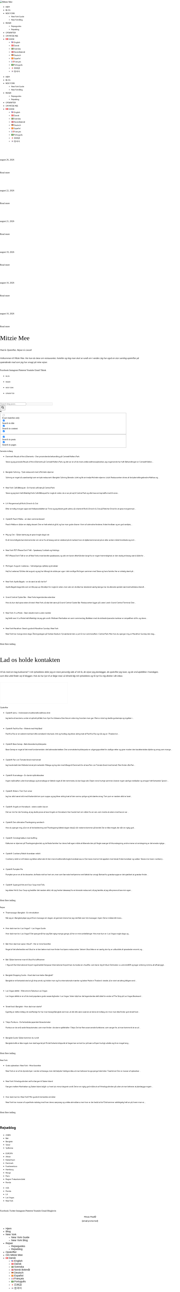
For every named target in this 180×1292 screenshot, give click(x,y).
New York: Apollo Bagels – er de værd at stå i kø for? (26, 581)
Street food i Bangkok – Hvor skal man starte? (24, 1006)
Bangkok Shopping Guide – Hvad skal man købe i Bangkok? (29, 975)
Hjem (8, 7)
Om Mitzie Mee (12, 36)
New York (10, 13)
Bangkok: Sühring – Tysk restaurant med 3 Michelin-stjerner (61, 181)
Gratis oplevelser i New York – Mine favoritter (23, 1065)
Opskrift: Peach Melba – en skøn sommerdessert (48, 274)
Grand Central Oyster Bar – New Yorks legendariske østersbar (30, 597)
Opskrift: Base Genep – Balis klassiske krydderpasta (26, 744)
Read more (5, 172)
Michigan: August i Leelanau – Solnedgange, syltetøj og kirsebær (32, 566)
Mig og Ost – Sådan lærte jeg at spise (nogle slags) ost (55, 304)
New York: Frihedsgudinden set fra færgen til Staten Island (29, 1081)
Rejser (8, 23)
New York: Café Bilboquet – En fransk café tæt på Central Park (63, 212)
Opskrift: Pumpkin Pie (14, 869)
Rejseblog (15, 29)
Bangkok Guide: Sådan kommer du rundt (22, 1038)
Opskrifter (11, 32)
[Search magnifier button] (2, 407)
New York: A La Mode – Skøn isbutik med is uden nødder (28, 613)
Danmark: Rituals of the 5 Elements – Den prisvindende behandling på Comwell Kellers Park (42, 456)
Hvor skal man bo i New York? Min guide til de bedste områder (31, 1097)
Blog (8, 10)
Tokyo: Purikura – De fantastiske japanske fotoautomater (28, 1022)
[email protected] (90, 1221)
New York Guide (17, 16)
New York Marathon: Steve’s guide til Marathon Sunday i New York (32, 628)
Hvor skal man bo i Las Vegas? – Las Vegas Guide (26, 928)
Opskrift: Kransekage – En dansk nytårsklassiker (25, 775)
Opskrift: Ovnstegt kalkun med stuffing (21, 838)
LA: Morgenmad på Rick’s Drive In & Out (43, 243)
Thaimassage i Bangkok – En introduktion (22, 912)
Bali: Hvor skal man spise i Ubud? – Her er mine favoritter (28, 944)
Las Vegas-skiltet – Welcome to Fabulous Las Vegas (26, 991)
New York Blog (17, 20)
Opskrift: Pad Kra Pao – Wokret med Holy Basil (24, 728)
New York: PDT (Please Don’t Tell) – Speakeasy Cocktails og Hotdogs (32, 550)
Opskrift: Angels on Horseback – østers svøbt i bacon (27, 806)
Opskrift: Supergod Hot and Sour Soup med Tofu (25, 885)
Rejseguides (16, 26)
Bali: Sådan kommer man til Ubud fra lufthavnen (25, 959)
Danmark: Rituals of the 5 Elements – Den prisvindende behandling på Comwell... (83, 150)
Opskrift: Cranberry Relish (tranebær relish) (23, 853)
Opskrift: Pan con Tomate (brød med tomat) (23, 760)
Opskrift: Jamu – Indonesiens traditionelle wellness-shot (28, 713)
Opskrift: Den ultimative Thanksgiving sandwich (25, 822)
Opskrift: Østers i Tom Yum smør (19, 791)
